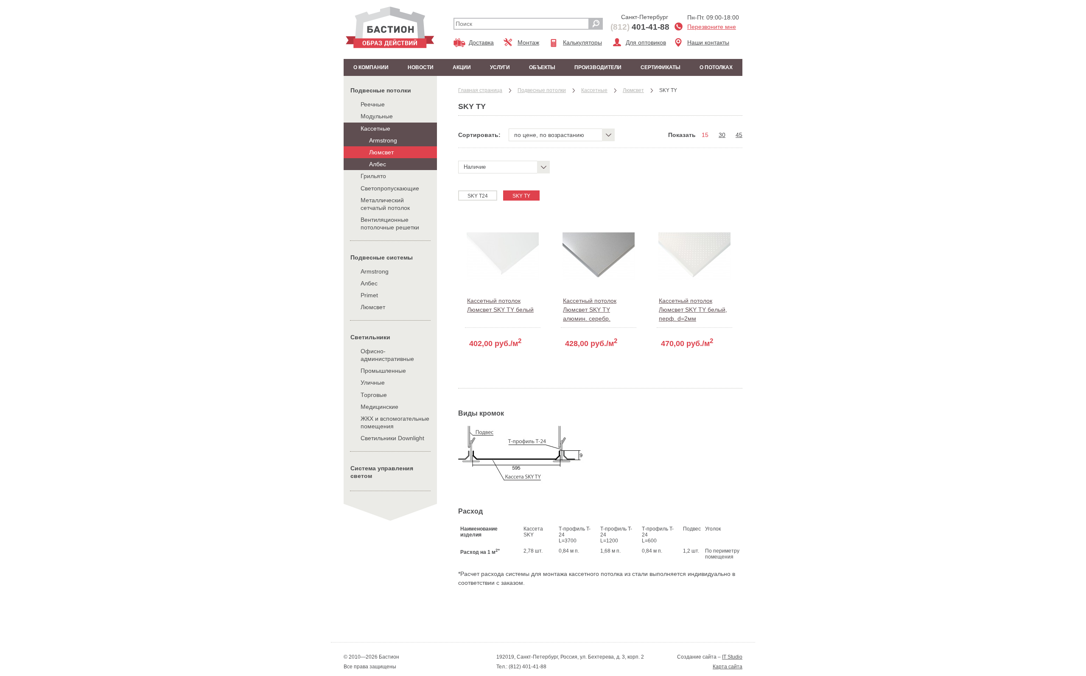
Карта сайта (727, 667)
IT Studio (732, 657)
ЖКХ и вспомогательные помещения (395, 422)
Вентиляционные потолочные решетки (390, 223)
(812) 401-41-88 (526, 667)
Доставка (481, 42)
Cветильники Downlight (392, 438)
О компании (371, 67)
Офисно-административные (387, 355)
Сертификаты (660, 67)
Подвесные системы (381, 257)
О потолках (716, 67)
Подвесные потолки (380, 90)
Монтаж (528, 42)
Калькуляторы (582, 42)
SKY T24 (477, 196)
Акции (462, 67)
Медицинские (379, 406)
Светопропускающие (390, 188)
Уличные (373, 382)
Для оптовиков (646, 42)
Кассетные (375, 128)
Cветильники (370, 337)
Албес (377, 164)
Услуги (500, 67)
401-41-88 (639, 26)
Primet (369, 295)
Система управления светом (381, 472)
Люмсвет (381, 152)
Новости (421, 67)
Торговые (374, 394)
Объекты (542, 67)
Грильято (373, 176)
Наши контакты (708, 42)
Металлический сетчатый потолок (385, 204)
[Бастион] (390, 27)
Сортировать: (479, 134)
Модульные (377, 116)
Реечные (373, 104)
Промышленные (383, 370)
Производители (597, 67)
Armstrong (383, 140)
